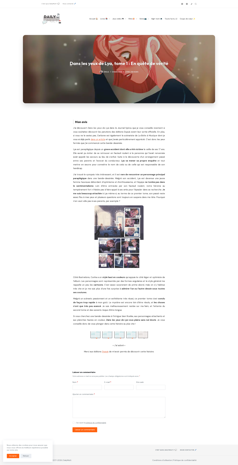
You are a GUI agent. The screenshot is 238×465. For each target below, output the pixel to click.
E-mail (107, 382)
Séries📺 (143, 19)
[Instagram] (187, 4)
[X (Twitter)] (182, 4)
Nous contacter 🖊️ (69, 4)
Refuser (26, 456)
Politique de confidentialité (184, 460)
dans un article (98, 139)
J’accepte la (91, 423)
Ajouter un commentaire (84, 394)
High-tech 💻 (156, 19)
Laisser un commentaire (85, 430)
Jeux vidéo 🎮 (118, 19)
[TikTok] (191, 4)
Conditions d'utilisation (162, 460)
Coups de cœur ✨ (187, 19)
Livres (127, 72)
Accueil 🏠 (93, 19)
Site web (140, 382)
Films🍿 (132, 19)
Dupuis (105, 351)
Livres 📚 (104, 19)
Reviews (134, 72)
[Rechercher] (195, 4)
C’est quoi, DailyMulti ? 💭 (51, 4)
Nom (75, 382)
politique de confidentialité (96, 423)
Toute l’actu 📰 (171, 19)
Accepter (13, 456)
